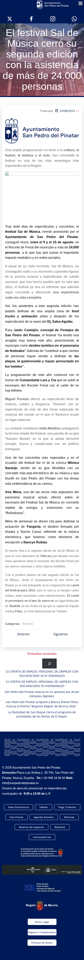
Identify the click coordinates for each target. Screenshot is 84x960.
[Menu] (80, 3)
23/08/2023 (67, 111)
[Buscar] (49, 663)
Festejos (27, 624)
